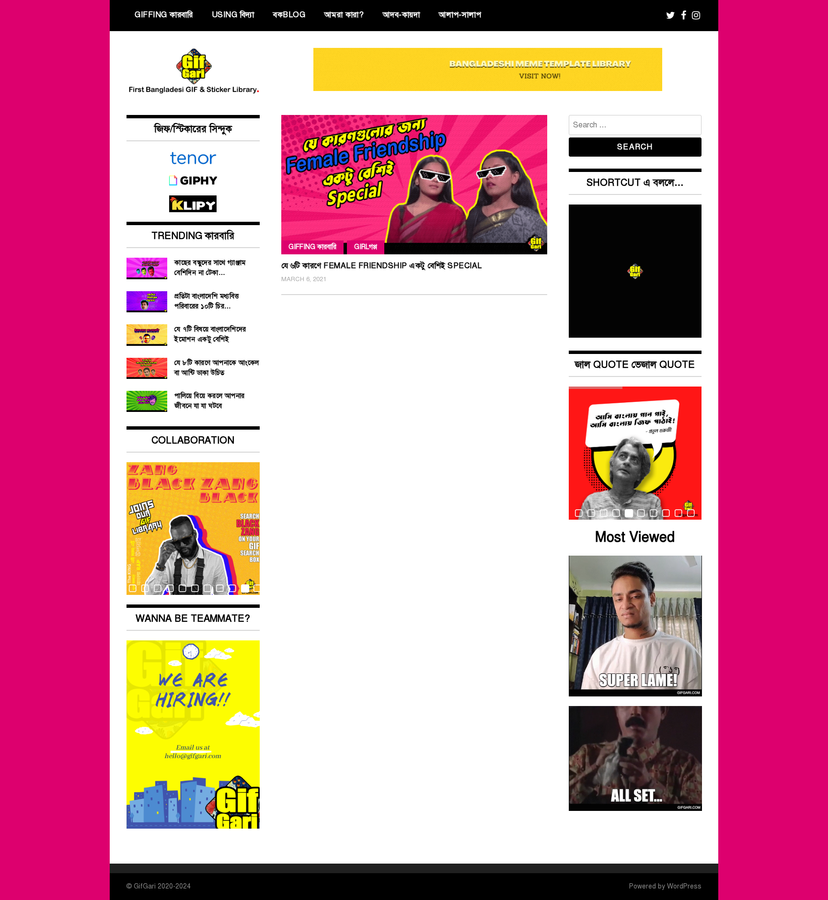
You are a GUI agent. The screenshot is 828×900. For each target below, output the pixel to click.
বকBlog (289, 15)
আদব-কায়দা (401, 15)
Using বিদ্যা (233, 15)
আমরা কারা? (344, 15)
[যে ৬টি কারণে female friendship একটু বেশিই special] (414, 184)
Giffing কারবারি (164, 15)
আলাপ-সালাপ (460, 15)
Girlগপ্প (365, 247)
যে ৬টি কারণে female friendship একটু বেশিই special (381, 266)
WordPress (684, 886)
